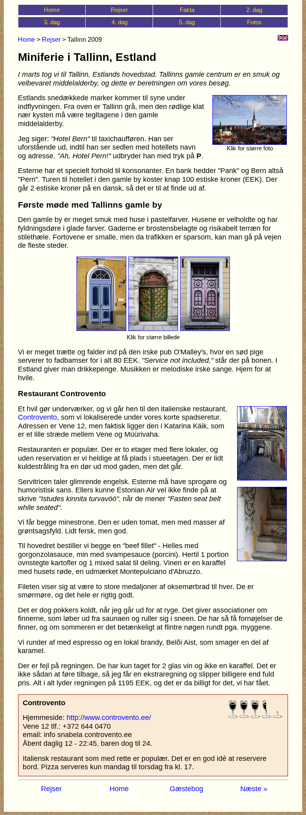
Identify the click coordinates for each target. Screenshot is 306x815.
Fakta (187, 9)
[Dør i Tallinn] (101, 329)
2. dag (254, 9)
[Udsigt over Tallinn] (249, 142)
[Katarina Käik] (262, 478)
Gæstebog (186, 789)
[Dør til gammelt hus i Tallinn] (153, 329)
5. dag (187, 22)
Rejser (119, 9)
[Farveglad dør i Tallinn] (205, 329)
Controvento (37, 417)
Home (52, 9)
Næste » (253, 789)
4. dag (120, 22)
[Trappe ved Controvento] (262, 559)
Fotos (254, 22)
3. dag (52, 22)
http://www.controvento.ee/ (109, 718)
